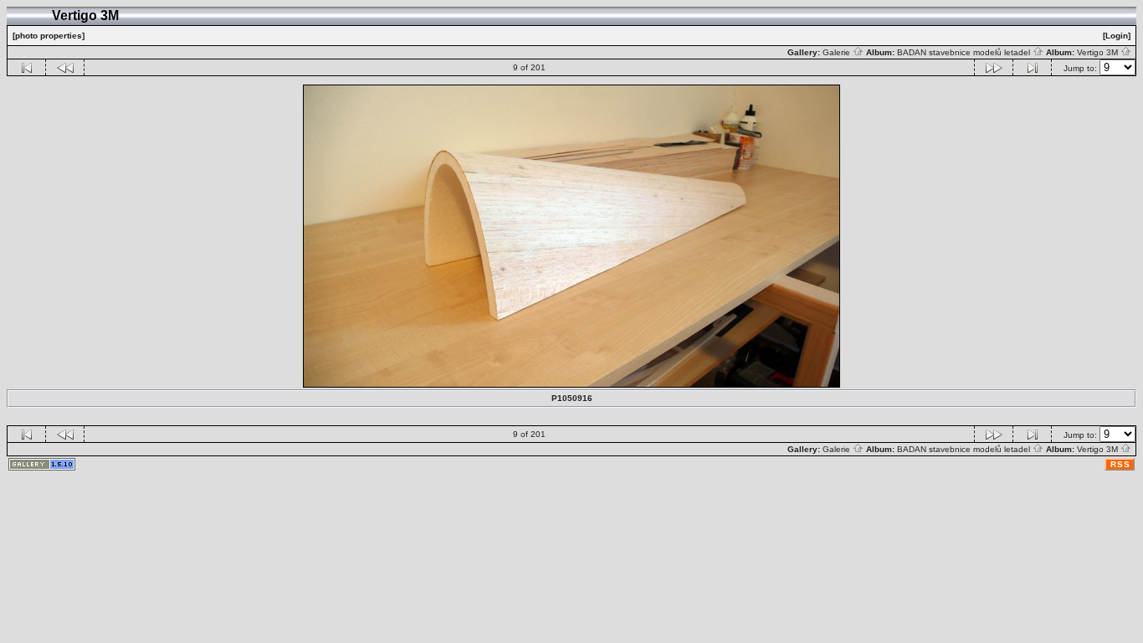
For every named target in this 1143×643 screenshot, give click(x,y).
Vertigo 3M (1098, 52)
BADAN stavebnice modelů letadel (965, 52)
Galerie (838, 52)
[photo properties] (49, 35)
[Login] (1116, 35)
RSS (1120, 464)
